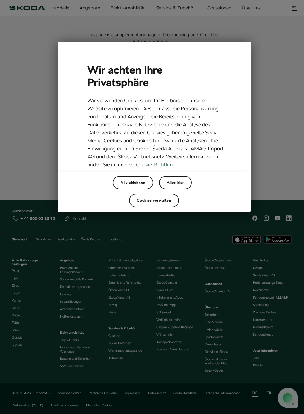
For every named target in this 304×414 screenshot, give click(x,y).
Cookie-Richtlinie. (156, 164)
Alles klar (175, 182)
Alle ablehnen (133, 182)
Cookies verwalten (154, 200)
